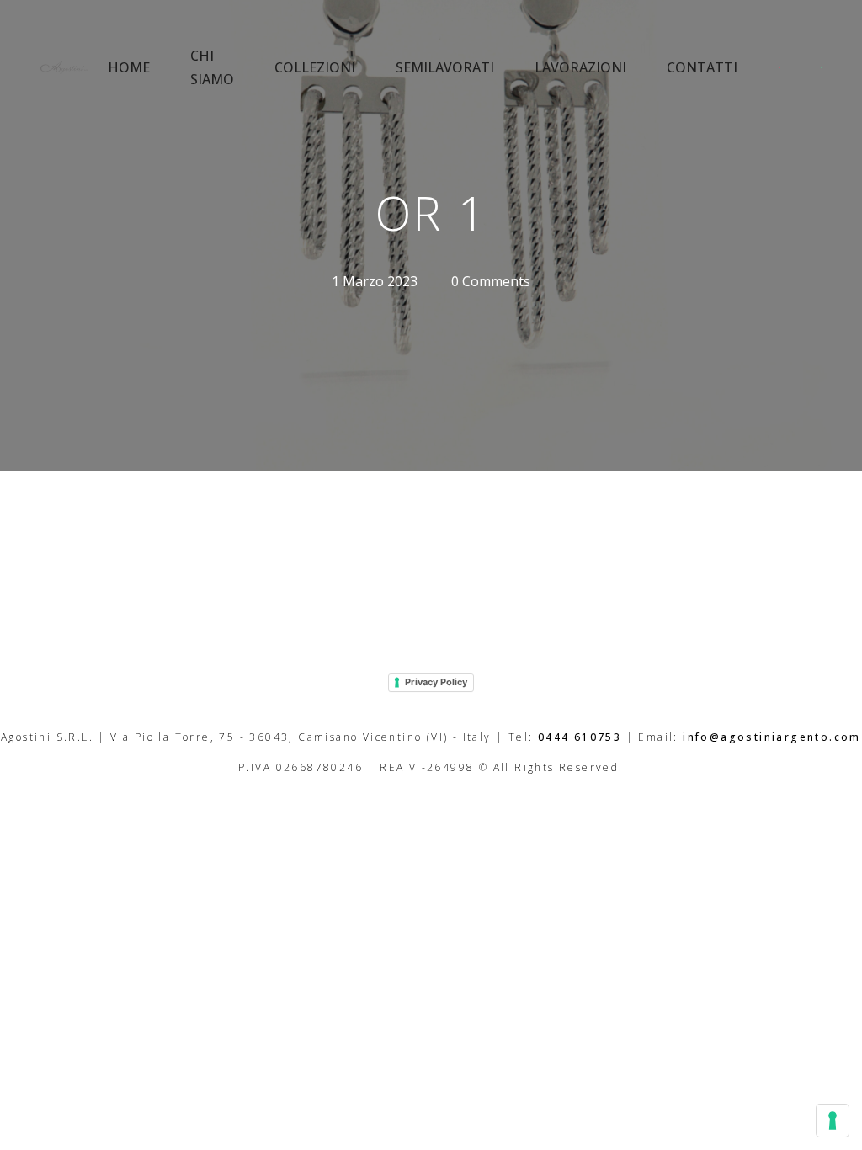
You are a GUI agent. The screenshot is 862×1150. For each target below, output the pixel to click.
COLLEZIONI (314, 67)
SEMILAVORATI (445, 67)
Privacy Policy (436, 682)
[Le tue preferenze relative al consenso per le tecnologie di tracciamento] (833, 1121)
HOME (129, 67)
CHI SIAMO (212, 67)
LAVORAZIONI (580, 67)
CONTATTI (702, 67)
